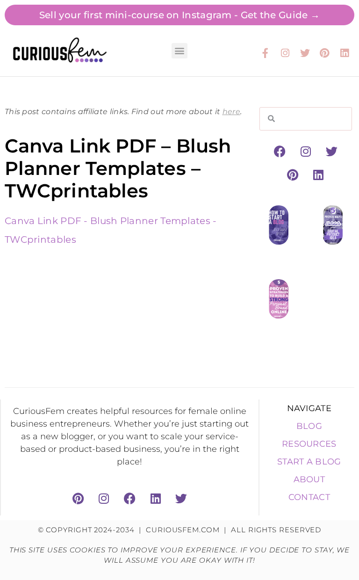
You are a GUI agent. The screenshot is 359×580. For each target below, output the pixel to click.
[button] (179, 50)
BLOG (309, 426)
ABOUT (309, 479)
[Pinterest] (325, 53)
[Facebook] (280, 151)
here (231, 111)
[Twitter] (305, 53)
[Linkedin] (344, 53)
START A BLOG (309, 462)
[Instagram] (285, 53)
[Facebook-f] (265, 53)
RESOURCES (309, 444)
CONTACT (309, 497)
